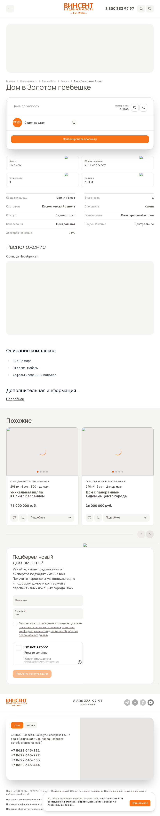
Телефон (20, 611)
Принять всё (140, 803)
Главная (10, 81)
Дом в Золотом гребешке (88, 81)
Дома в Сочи (49, 81)
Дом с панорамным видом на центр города (106, 494)
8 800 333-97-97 (87, 701)
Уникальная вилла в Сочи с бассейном (27, 494)
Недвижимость (28, 81)
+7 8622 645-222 (25, 755)
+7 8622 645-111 (25, 750)
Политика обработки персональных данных (31, 809)
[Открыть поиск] (141, 9)
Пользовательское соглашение (24, 799)
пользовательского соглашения (40, 627)
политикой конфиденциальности (82, 801)
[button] (150, 9)
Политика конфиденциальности (24, 804)
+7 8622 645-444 (25, 765)
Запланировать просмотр (80, 139)
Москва (31, 725)
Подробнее (15, 399)
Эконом (65, 81)
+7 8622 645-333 (25, 760)
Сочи (17, 725)
